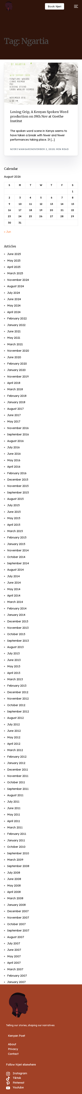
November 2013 (18, 628)
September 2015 (18, 492)
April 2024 (13, 312)
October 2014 (16, 557)
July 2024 (13, 293)
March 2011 (15, 827)
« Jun (7, 232)
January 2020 (16, 370)
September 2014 (18, 563)
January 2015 (16, 544)
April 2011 (13, 821)
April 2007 (14, 963)
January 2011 (16, 840)
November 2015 (18, 486)
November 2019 (18, 376)
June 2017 (14, 415)
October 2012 (16, 705)
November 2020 (18, 350)
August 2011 (15, 795)
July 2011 (13, 801)
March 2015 (15, 531)
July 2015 (13, 505)
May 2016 (13, 460)
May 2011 (13, 814)
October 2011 (16, 782)
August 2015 (15, 499)
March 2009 (15, 859)
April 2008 (14, 892)
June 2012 (14, 731)
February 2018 (16, 396)
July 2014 (13, 576)
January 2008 (16, 905)
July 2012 (13, 724)
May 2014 (13, 589)
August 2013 (15, 647)
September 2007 (18, 930)
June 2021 (14, 331)
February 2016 (16, 473)
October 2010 (16, 847)
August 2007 (15, 937)
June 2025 (14, 254)
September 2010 (18, 853)
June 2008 (14, 879)
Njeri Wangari (20, 149)
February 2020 (17, 363)
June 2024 (14, 299)
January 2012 (16, 763)
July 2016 (13, 447)
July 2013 (13, 653)
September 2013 (18, 640)
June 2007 (14, 950)
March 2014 (15, 602)
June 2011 (13, 808)
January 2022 (16, 325)
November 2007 (18, 917)
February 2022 (17, 318)
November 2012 (18, 698)
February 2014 (16, 608)
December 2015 (17, 479)
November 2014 (18, 550)
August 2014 (15, 569)
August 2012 (15, 718)
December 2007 (18, 911)
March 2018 (15, 389)
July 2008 (13, 872)
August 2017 (15, 409)
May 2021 (13, 338)
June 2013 (14, 660)
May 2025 (13, 260)
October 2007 (16, 924)
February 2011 (16, 834)
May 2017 (13, 421)
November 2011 (17, 776)
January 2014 (16, 615)
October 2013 (16, 634)
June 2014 (14, 582)
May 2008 (14, 885)
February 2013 (16, 685)
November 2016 (18, 428)
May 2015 (13, 518)
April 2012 (13, 744)
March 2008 (15, 898)
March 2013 (15, 679)
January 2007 (16, 982)
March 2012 (15, 750)
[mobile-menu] (74, 6)
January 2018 (16, 402)
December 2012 (17, 692)
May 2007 (14, 956)
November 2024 (18, 280)
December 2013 (17, 621)
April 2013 (13, 673)
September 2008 (18, 866)
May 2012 (13, 737)
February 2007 (17, 975)
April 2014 (13, 595)
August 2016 (15, 441)
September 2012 (18, 711)
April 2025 (13, 267)
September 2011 (18, 789)
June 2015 (14, 512)
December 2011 (17, 769)
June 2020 (14, 357)
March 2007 (15, 969)
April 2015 (13, 525)
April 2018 (13, 383)
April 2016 (13, 466)
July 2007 (13, 943)
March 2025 (15, 273)
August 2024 (15, 286)
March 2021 (15, 344)
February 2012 (16, 756)
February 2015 (16, 537)
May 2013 (13, 666)
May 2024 (13, 305)
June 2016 (14, 454)
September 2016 (18, 434)
